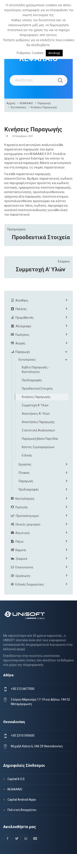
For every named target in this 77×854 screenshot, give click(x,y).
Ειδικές (27, 455)
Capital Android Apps (21, 799)
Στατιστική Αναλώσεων (38, 430)
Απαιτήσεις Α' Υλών (36, 413)
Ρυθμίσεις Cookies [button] (30, 53)
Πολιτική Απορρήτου (21, 810)
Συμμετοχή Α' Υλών (40, 269)
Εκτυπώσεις (18, 107)
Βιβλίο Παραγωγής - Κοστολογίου (35, 370)
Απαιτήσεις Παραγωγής (38, 422)
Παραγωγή (44, 103)
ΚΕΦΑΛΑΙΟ (26, 103)
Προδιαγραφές (32, 380)
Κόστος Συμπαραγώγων (38, 447)
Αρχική (10, 103)
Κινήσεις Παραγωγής (44, 107)
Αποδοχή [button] (54, 53)
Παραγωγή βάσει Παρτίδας (40, 438)
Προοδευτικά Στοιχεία (41, 237)
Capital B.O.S (16, 779)
